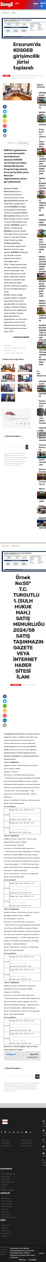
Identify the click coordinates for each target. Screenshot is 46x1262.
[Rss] (23, 1132)
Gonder (27, 447)
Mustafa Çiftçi (10, 201)
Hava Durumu (6, 1198)
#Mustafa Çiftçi (10, 351)
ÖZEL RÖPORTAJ (7, 1182)
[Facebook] (2, 1132)
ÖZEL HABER (5, 1179)
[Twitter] (6, 1132)
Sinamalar (5, 1209)
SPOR (3, 1188)
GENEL (13, 13)
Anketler (4, 1228)
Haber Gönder (26, 1146)
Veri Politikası (6, 1146)
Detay (23, 1260)
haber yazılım (5, 1259)
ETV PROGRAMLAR (21, 4)
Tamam (33, 1260)
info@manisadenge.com (19, 419)
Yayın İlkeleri (5, 1143)
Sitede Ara (5, 1225)
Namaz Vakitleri (7, 1204)
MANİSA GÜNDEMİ (7, 1190)
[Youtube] (14, 1132)
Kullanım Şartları (27, 1140)
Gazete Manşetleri (8, 1217)
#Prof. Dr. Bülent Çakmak (13, 353)
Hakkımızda (5, 1140)
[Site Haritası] (27, 1132)
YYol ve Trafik (6, 1201)
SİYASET (4, 1185)
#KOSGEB (7, 346)
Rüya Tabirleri (6, 1234)
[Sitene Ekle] (31, 1132)
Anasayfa (5, 13)
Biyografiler (5, 1231)
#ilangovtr (11, 1054)
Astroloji (4, 1236)
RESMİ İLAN (15, 546)
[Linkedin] (18, 1132)
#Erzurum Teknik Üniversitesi (15, 348)
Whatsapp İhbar (26, 1143)
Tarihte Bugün (6, 1207)
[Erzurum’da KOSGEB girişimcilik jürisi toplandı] (17, 92)
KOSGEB (14, 207)
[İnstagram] (10, 1132)
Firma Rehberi (6, 1215)
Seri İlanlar (5, 1212)
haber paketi (4, 1257)
